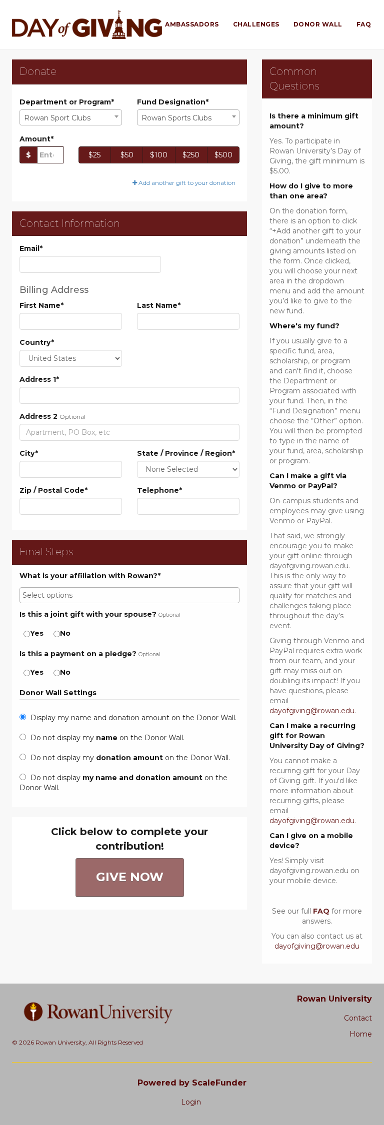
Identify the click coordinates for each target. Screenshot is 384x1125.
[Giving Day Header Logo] (87, 24)
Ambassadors (192, 24)
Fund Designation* (172, 101)
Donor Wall (318, 24)
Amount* (37, 138)
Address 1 (39, 379)
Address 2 (39, 416)
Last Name (158, 305)
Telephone (159, 490)
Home (361, 1034)
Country (37, 342)
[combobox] (71, 117)
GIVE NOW (130, 877)
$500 (223, 154)
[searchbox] (129, 595)
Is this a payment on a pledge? (78, 654)
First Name (42, 305)
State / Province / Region (186, 453)
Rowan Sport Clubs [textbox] (57, 117)
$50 (127, 154)
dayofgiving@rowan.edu (312, 710)
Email (31, 248)
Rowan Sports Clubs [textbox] (177, 117)
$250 (191, 154)
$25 (94, 154)
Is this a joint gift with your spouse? (88, 614)
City (29, 453)
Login (191, 1102)
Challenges (256, 24)
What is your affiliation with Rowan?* (90, 576)
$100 (159, 154)
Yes (37, 633)
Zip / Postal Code (54, 490)
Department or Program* (67, 101)
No (65, 633)
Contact (358, 1018)
